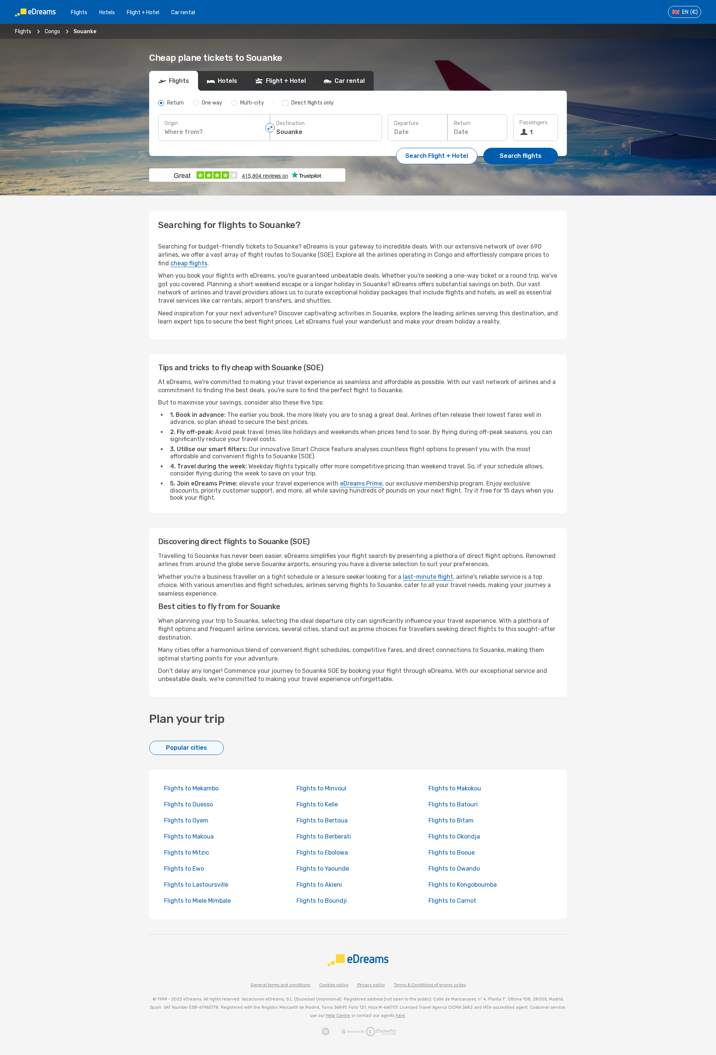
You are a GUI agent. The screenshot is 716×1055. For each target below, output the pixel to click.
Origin (171, 123)
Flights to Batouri (453, 804)
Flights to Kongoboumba (462, 884)
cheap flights (188, 263)
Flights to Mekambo (191, 788)
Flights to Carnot (452, 900)
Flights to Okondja (454, 836)
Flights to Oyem (186, 820)
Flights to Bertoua (322, 820)
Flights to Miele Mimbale (197, 900)
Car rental (183, 12)
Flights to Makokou (454, 788)
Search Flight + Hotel (436, 155)
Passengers (533, 122)
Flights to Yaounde (322, 868)
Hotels (107, 12)
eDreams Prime (361, 483)
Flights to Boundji (321, 900)
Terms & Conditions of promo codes (430, 985)
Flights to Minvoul (321, 788)
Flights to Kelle (317, 804)
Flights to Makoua (189, 836)
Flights (79, 12)
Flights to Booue (451, 852)
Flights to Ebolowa (322, 852)
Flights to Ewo (184, 868)
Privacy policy (371, 985)
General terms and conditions (280, 985)
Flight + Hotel (143, 12)
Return (462, 123)
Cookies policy (333, 985)
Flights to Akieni (319, 884)
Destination (290, 123)
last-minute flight (428, 576)
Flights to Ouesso (188, 804)
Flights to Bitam (451, 820)
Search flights (520, 155)
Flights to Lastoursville (196, 884)
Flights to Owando (454, 868)
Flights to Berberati (323, 836)
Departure (406, 123)
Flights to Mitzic (186, 852)
